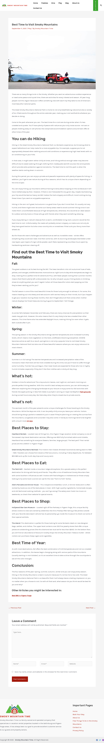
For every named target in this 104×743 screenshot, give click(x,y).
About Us (76, 718)
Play (29, 28)
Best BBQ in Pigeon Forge (21, 595)
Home (75, 711)
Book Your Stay (78, 714)
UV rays (30, 421)
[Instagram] (103, 740)
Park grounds (85, 392)
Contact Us (77, 727)
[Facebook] (97, 740)
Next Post (90, 608)
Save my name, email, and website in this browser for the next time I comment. (46, 672)
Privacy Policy (78, 730)
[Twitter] (100, 740)
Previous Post (15, 608)
